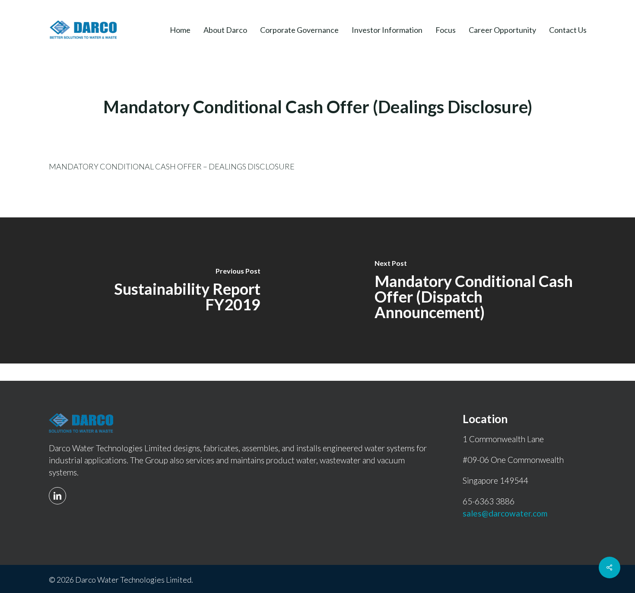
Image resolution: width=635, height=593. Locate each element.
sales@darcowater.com (505, 513)
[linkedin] (59, 490)
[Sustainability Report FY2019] (159, 290)
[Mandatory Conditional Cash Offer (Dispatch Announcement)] (476, 290)
